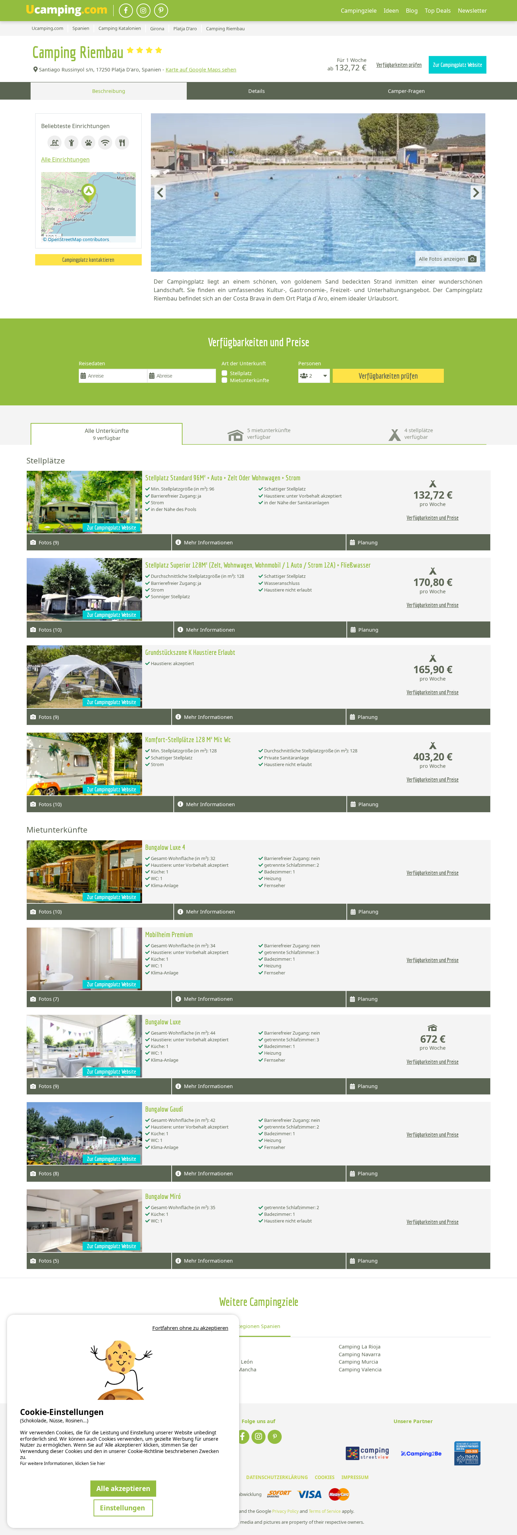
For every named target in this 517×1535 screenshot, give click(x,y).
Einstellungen (123, 1507)
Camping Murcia (358, 1361)
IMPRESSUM (355, 1477)
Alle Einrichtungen (65, 159)
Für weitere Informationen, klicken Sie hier (62, 1463)
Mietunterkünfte (249, 380)
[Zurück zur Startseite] (66, 10)
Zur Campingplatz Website (457, 65)
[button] (88, 194)
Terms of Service (325, 1511)
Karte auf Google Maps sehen (201, 69)
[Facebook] (126, 11)
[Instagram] (143, 11)
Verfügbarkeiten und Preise (433, 517)
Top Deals (438, 10)
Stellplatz (241, 373)
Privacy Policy (285, 1511)
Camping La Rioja (360, 1346)
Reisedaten (92, 363)
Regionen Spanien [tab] (258, 1326)
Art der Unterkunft (244, 363)
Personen (309, 363)
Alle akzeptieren (123, 1488)
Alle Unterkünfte (107, 434)
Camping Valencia (360, 1369)
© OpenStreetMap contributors (76, 239)
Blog (412, 10)
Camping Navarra (360, 1354)
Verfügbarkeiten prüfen (399, 65)
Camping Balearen (207, 1346)
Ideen (391, 10)
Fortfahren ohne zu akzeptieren (190, 1327)
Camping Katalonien (209, 1376)
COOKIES (324, 1477)
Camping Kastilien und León (219, 1361)
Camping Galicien (206, 1354)
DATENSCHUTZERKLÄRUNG (277, 1477)
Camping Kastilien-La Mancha (220, 1369)
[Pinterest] (161, 11)
